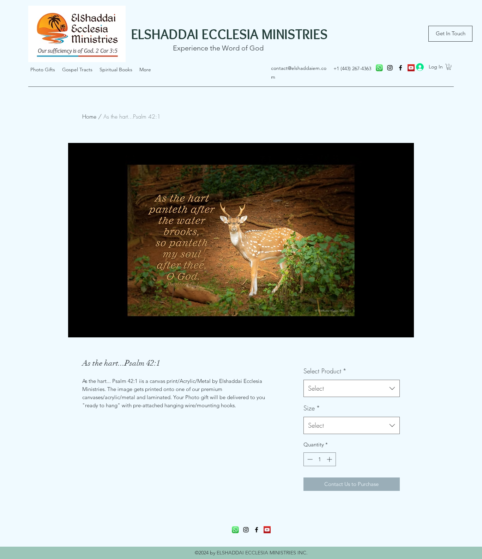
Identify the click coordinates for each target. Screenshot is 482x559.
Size (311, 408)
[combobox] (351, 388)
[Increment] (330, 459)
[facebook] (400, 67)
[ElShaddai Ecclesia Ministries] (267, 529)
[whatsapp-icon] (379, 67)
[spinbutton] (319, 459)
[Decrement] (309, 459)
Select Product (325, 371)
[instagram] (389, 67)
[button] (448, 67)
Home (89, 116)
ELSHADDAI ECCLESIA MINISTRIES (229, 34)
